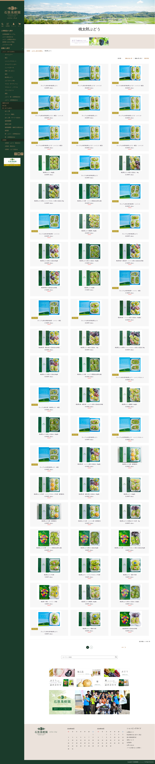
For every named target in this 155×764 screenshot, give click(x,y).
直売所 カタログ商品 (8, 42)
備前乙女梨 (8, 124)
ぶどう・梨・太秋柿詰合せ (12, 97)
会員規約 (129, 742)
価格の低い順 (128, 58)
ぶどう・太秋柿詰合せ (11, 100)
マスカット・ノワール (11, 87)
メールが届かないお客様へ (134, 747)
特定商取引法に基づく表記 (134, 734)
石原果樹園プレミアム (8, 34)
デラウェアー (9, 54)
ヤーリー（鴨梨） (10, 114)
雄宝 (6, 74)
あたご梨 (7, 111)
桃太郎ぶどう (9, 77)
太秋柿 (4, 140)
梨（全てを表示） (7, 108)
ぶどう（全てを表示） (8, 51)
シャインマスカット (10, 61)
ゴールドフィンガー (10, 64)
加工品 (4, 105)
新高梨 (7, 130)
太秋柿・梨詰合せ (10, 146)
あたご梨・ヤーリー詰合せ (12, 117)
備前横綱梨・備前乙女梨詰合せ (14, 127)
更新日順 (146, 58)
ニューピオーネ (9, 67)
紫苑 (6, 93)
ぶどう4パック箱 (7, 44)
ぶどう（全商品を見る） (9, 39)
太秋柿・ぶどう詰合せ (11, 149)
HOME (28, 50)
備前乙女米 (5, 103)
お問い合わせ (130, 745)
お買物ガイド (130, 732)
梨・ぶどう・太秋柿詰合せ (12, 133)
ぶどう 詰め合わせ (7, 37)
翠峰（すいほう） (10, 71)
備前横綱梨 (8, 121)
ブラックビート (9, 90)
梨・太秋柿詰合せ (10, 137)
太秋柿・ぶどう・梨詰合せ (12, 143)
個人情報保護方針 (131, 737)
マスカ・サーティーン (11, 83)
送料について (130, 740)
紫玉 (6, 58)
